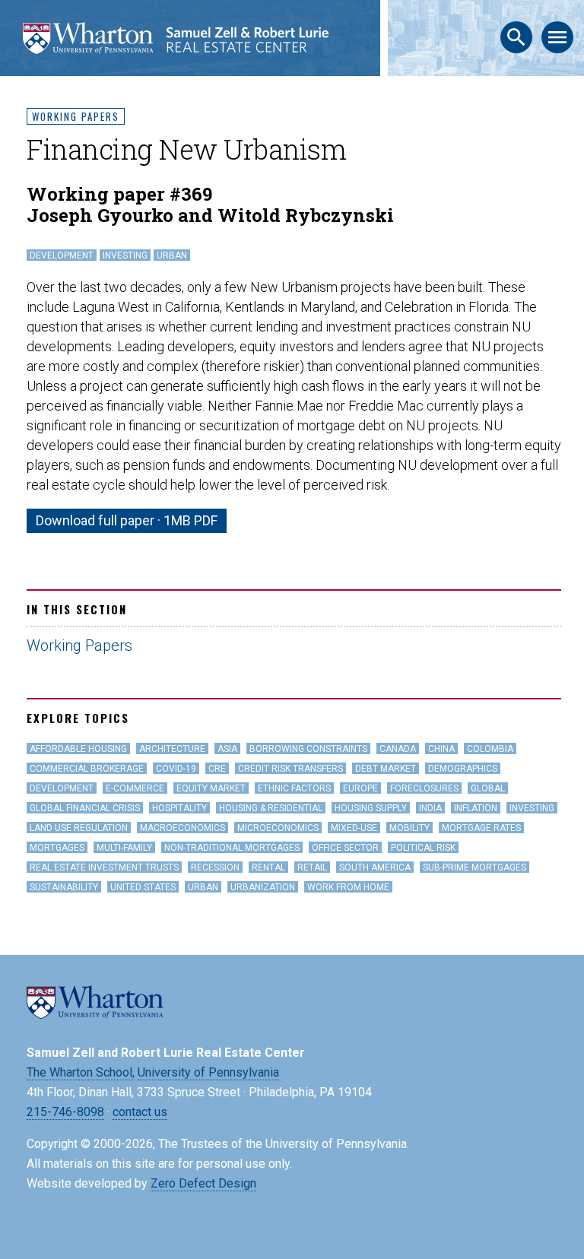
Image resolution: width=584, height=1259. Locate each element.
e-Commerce (135, 788)
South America (375, 867)
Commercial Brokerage (87, 768)
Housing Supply (371, 808)
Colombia (490, 749)
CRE (217, 768)
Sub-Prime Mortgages (474, 867)
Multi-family (124, 847)
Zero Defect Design (203, 1183)
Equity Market (211, 788)
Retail (312, 867)
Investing (125, 255)
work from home (348, 887)
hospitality (179, 808)
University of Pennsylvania (208, 1072)
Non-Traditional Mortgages (232, 847)
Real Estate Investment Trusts (104, 867)
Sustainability (64, 887)
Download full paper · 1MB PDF (126, 520)
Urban (172, 255)
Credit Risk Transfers (290, 768)
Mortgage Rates (481, 828)
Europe (360, 788)
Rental (268, 867)
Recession (215, 867)
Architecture (172, 749)
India (430, 808)
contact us (140, 1112)
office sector (345, 847)
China (441, 749)
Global (488, 788)
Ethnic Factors (294, 788)
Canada (397, 749)
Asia (227, 749)
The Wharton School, (81, 1072)
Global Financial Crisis (85, 808)
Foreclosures (424, 788)
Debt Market (385, 768)
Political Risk (423, 847)
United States (143, 887)
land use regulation (79, 828)
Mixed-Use (354, 828)
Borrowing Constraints (308, 749)
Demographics (462, 768)
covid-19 (176, 768)
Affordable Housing (78, 749)
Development (62, 255)
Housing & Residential (270, 808)
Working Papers (75, 116)
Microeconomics (278, 828)
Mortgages (57, 847)
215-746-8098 (65, 1112)
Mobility (409, 828)
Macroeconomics (182, 828)
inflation (475, 808)
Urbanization (262, 887)
